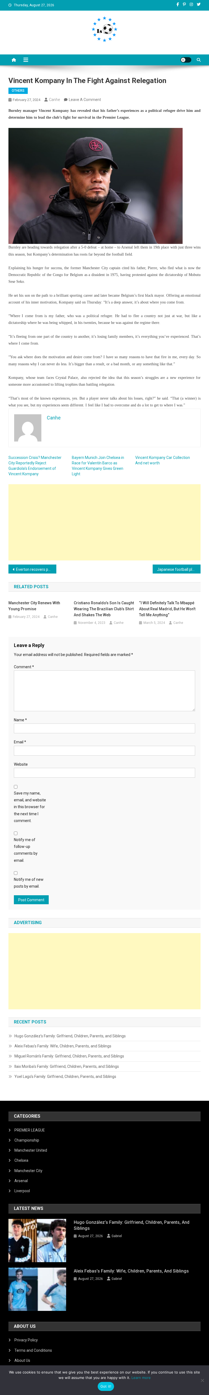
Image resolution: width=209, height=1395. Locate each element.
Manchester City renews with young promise (34, 606)
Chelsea (21, 1160)
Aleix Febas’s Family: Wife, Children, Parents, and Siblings (62, 1046)
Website (21, 764)
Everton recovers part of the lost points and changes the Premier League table (36, 569)
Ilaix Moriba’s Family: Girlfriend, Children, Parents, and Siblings (66, 1066)
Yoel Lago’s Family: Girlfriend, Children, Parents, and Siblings (65, 1076)
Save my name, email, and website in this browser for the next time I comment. (30, 807)
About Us (22, 1360)
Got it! (106, 1386)
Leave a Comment (85, 99)
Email (20, 742)
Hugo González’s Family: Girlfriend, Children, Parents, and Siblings (70, 1036)
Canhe (54, 99)
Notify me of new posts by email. (29, 882)
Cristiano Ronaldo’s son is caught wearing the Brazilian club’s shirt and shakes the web (104, 609)
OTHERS (18, 91)
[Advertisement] (104, 522)
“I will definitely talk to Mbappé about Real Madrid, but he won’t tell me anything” (167, 609)
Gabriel (117, 1236)
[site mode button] (185, 60)
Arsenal (21, 1181)
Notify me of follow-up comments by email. (26, 850)
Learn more (141, 1377)
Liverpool (22, 1191)
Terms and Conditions (33, 1350)
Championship (26, 1140)
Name (20, 720)
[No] (202, 1380)
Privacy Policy (26, 1340)
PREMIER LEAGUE (29, 1130)
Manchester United (30, 1150)
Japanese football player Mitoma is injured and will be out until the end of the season (179, 569)
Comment (24, 667)
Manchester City (28, 1171)
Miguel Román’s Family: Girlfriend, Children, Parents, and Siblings (69, 1056)
